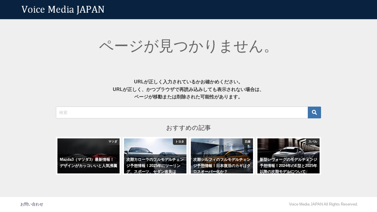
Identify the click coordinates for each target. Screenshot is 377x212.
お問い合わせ (31, 204)
